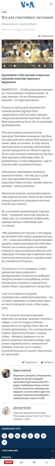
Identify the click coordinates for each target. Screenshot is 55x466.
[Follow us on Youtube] (17, 436)
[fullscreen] (50, 66)
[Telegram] (34, 462)
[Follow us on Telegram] (4, 442)
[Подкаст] (37, 436)
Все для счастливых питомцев (22, 44)
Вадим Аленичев (10, 24)
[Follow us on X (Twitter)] (11, 436)
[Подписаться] (43, 436)
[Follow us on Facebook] (4, 436)
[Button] (45, 36)
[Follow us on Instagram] (24, 436)
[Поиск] (46, 462)
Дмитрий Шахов (28, 24)
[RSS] (30, 436)
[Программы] (21, 462)
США (4, 12)
